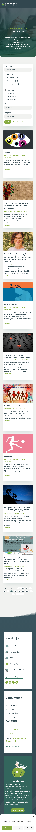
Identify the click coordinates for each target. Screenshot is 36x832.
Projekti (12, 709)
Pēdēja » (19, 594)
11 (19, 591)
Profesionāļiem (17, 211)
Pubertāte (8, 456)
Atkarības (7, 153)
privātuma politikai (10, 823)
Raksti (23, 155)
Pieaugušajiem (15, 664)
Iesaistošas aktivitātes (18, 670)
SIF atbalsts (12, 96)
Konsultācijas (15, 652)
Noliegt (18, 828)
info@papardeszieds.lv (19, 729)
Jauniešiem (16, 155)
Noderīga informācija (16, 717)
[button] (33, 816)
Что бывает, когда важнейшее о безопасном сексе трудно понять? (17, 356)
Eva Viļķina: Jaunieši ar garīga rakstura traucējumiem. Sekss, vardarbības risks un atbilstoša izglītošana (18, 509)
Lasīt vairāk (8, 169)
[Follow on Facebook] (13, 682)
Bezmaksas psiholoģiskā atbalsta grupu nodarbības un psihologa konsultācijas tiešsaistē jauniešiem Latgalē (16, 560)
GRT (11, 658)
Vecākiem (7, 157)
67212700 (12, 734)
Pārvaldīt (29, 828)
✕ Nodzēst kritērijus (19, 122)
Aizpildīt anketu (17, 810)
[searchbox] (18, 107)
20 (27, 591)
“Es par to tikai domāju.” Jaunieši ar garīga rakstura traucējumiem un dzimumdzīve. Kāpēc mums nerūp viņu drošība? (17, 206)
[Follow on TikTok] (6, 682)
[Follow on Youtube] (16, 682)
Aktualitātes (13, 713)
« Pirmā (21, 588)
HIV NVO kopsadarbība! (12, 406)
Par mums (13, 705)
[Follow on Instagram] (10, 682)
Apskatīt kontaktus (12, 746)
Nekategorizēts (14, 84)
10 (15, 591)
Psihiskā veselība (10, 304)
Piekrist (6, 828)
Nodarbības (14, 646)
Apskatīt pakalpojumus (13, 677)
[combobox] (18, 108)
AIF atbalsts (12, 78)
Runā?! (11, 93)
